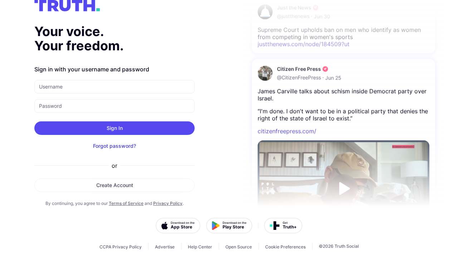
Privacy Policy (167, 203)
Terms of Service (126, 203)
